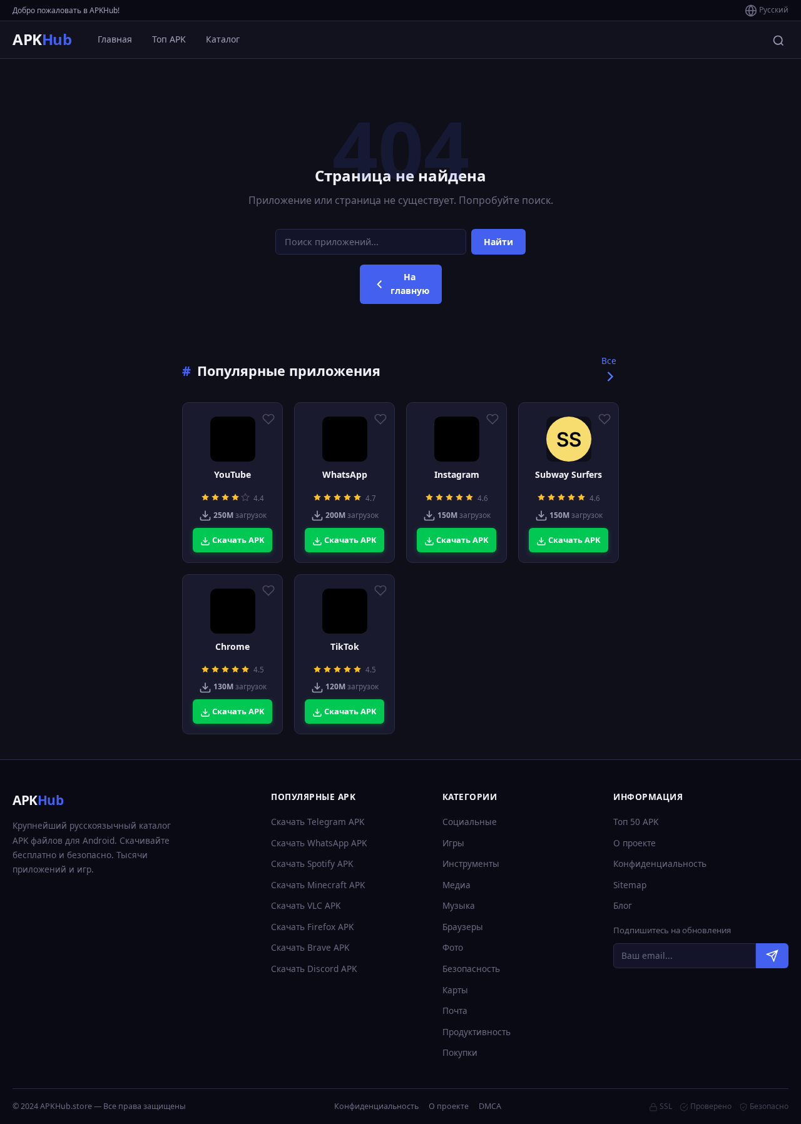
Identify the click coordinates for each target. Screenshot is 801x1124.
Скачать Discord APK (314, 969)
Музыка (458, 905)
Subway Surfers (568, 474)
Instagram (456, 474)
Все (608, 361)
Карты (455, 990)
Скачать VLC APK (305, 905)
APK (42, 39)
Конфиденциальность (660, 863)
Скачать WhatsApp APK (319, 843)
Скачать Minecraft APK (318, 885)
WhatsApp (344, 474)
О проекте (634, 843)
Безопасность (471, 969)
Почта (454, 1010)
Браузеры (462, 927)
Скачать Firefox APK (312, 927)
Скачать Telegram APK (317, 822)
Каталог (223, 39)
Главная (115, 39)
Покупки (459, 1052)
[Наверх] (767, 1103)
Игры (453, 843)
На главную (409, 283)
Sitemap (629, 885)
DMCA (490, 1106)
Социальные (469, 822)
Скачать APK (237, 539)
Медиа (456, 885)
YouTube (232, 474)
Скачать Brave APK (310, 947)
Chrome (232, 646)
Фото (452, 947)
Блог (622, 905)
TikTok (344, 646)
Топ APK (169, 39)
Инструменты (470, 863)
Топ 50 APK (635, 822)
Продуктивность (476, 1032)
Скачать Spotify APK (312, 863)
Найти (498, 242)
